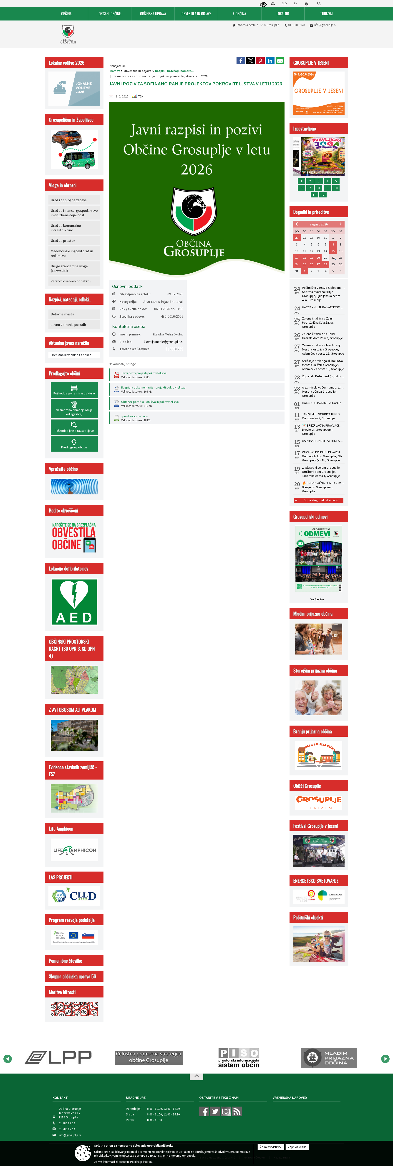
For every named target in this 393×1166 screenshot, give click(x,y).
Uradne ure (136, 1097)
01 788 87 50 (296, 25)
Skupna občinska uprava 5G (72, 976)
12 (323, 195)
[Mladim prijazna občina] (321, 1058)
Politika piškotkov (141, 1162)
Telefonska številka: (134, 349)
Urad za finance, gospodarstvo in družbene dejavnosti (74, 212)
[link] (240, 60)
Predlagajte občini (64, 373)
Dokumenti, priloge (122, 364)
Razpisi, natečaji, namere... (174, 71)
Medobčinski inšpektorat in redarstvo (72, 253)
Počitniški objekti (308, 917)
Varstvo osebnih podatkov (71, 281)
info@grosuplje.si (325, 25)
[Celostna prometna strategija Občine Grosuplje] (140, 1058)
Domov (115, 71)
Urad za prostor (63, 240)
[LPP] (49, 1058)
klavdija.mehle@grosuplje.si (163, 342)
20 (318, 258)
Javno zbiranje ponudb (68, 324)
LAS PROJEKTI (61, 877)
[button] (7, 1059)
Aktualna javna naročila (69, 342)
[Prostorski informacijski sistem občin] (231, 1058)
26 (311, 264)
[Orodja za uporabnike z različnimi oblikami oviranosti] (263, 5)
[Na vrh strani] (196, 1077)
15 (333, 251)
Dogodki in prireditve (311, 211)
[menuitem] (66, 13)
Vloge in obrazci (62, 185)
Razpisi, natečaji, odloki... (70, 299)
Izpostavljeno (304, 128)
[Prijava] (306, 3)
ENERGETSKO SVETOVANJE (315, 880)
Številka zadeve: (132, 316)
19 (311, 258)
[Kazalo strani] (273, 3)
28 (325, 264)
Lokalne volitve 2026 (66, 62)
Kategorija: (128, 301)
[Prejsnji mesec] (297, 224)
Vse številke (317, 599)
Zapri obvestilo (297, 1147)
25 (304, 264)
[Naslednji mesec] (341, 224)
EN (295, 3)
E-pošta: (125, 342)
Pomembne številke (65, 960)
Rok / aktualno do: (133, 309)
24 (296, 264)
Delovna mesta (62, 314)
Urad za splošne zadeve (69, 200)
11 (314, 195)
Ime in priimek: (130, 334)
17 (296, 258)
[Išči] (319, 3)
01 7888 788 (174, 349)
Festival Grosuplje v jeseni (315, 825)
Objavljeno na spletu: (135, 294)
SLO (284, 3)
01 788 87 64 (67, 1129)
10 (336, 188)
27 (296, 237)
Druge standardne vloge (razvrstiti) (69, 268)
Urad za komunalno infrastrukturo (66, 227)
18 (304, 258)
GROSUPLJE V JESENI (311, 62)
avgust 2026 (319, 224)
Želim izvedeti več (271, 1147)
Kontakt (60, 1097)
